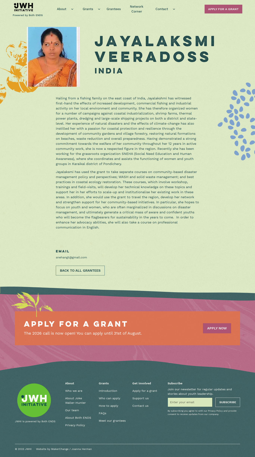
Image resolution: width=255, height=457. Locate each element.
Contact (162, 9)
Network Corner (136, 9)
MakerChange (60, 448)
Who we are (73, 391)
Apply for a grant (144, 391)
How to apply (108, 405)
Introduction (108, 391)
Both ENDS (36, 15)
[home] (24, 7)
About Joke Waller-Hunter (75, 400)
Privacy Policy (75, 425)
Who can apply (109, 398)
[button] (64, 9)
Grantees (114, 9)
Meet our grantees (112, 420)
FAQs (102, 413)
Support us (140, 398)
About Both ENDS (78, 417)
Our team (72, 410)
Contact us (140, 405)
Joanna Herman (81, 448)
